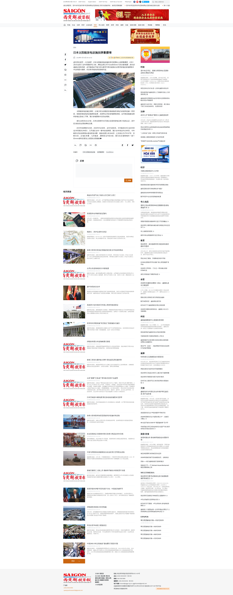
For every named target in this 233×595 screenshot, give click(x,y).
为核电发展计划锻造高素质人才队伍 (152, 336)
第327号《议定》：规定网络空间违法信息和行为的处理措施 (155, 347)
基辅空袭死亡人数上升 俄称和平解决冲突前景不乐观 (106, 470)
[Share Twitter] (65, 65)
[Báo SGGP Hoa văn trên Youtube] (137, 2)
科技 (117, 25)
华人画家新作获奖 (147, 231)
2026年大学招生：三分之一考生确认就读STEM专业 (154, 269)
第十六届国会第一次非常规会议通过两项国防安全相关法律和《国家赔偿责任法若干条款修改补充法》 (148, 5)
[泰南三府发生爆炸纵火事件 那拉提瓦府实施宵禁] (74, 366)
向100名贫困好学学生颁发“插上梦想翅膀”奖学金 (155, 263)
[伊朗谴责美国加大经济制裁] (74, 513)
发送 (129, 180)
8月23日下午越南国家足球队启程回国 (153, 305)
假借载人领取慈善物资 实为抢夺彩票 (152, 137)
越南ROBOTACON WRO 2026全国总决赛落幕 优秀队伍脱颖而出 (154, 341)
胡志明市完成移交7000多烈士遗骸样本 (153, 495)
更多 (73, 561)
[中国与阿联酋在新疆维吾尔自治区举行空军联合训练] (74, 458)
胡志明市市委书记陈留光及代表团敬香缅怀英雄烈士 (154, 477)
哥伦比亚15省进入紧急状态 (97, 525)
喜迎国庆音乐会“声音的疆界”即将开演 (153, 413)
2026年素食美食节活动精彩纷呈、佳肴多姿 (155, 457)
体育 (112, 25)
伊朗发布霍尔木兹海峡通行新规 (98, 341)
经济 (83, 25)
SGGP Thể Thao (103, 1)
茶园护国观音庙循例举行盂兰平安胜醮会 (154, 221)
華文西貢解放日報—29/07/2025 (151, 530)
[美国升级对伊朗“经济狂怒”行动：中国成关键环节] (74, 495)
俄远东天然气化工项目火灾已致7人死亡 (101, 195)
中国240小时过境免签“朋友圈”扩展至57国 (102, 544)
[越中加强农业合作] (74, 293)
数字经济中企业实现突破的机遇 (151, 196)
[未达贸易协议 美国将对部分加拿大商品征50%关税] (74, 440)
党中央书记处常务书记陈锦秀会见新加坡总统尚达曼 (94, 5)
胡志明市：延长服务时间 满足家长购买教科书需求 (155, 245)
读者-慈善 (133, 25)
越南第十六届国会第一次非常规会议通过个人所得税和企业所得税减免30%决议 (155, 510)
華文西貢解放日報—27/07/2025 (151, 538)
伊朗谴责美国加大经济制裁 (97, 507)
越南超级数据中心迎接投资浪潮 (152, 320)
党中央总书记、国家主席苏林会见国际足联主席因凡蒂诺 (154, 72)
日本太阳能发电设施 (89, 152)
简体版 (150, 25)
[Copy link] (65, 80)
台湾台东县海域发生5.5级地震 (98, 268)
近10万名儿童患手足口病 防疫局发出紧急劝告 (154, 382)
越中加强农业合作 (93, 287)
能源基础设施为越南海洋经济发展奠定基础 (154, 185)
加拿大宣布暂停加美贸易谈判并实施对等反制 (103, 415)
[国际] (65, 90)
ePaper (144, 517)
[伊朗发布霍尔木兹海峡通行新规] (74, 347)
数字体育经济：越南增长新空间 (151, 301)
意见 (164, 25)
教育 (107, 25)
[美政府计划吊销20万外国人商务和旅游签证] (74, 311)
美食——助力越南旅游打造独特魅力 (152, 461)
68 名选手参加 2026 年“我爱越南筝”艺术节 (154, 423)
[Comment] (65, 85)
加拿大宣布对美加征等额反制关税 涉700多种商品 (105, 250)
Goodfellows (109, 152)
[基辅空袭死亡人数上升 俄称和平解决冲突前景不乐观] (74, 476)
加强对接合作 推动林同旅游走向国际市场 (155, 439)
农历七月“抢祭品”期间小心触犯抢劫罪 (154, 115)
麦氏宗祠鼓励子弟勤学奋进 (149, 274)
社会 (73, 25)
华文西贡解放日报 (77, 14)
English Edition (92, 1)
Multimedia (147, 473)
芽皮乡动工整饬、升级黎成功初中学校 (153, 258)
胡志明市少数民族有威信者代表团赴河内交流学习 (155, 226)
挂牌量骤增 (100, 152)
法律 (78, 25)
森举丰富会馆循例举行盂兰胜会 (151, 235)
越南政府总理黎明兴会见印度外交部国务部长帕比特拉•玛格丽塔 (155, 99)
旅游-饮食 (141, 25)
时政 (68, 25)
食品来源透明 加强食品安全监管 (151, 453)
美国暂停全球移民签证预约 (97, 213)
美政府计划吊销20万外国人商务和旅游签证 (102, 305)
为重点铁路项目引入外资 (150, 171)
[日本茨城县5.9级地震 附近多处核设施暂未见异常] (74, 403)
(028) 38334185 (68, 588)
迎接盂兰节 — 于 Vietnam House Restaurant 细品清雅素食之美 (155, 466)
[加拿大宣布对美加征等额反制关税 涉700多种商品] (74, 256)
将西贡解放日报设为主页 (163, 588)
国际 (95, 25)
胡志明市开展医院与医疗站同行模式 (152, 377)
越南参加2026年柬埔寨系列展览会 (152, 193)
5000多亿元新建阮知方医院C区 (152, 357)
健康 (122, 25)
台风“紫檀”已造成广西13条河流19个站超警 (102, 378)
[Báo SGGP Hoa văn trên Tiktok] (140, 2)
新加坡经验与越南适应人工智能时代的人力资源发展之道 (155, 93)
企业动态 (89, 25)
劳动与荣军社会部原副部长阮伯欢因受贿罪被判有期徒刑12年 (155, 128)
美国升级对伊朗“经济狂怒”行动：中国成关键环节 (105, 489)
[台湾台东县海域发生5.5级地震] (74, 274)
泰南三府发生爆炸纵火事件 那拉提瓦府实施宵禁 (104, 360)
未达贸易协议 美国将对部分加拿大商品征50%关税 (105, 434)
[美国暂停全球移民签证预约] (74, 219)
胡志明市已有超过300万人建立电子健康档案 (155, 373)
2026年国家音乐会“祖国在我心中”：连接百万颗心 (155, 418)
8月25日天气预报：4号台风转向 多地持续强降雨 (155, 504)
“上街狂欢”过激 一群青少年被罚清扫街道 (154, 133)
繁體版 (157, 25)
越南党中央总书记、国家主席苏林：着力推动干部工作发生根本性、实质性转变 (155, 105)
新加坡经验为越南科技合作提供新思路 (153, 332)
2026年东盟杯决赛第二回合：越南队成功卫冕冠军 (155, 284)
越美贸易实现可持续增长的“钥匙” (151, 189)
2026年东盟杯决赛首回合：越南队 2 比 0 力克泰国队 (154, 310)
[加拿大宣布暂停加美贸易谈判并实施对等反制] (74, 421)
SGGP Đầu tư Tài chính (116, 1)
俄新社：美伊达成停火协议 (97, 232)
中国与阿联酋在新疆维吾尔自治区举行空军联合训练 (106, 452)
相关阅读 (67, 192)
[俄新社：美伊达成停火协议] (74, 238)
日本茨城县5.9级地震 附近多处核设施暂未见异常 (104, 397)
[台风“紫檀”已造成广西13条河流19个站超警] (74, 384)
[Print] (65, 75)
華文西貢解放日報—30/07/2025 (151, 526)
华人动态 (101, 25)
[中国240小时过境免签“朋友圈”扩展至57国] (74, 550)
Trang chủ (64, 25)
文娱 (126, 25)
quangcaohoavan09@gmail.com (73, 590)
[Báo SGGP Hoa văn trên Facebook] (134, 2)
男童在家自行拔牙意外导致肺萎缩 (151, 369)
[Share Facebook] (65, 59)
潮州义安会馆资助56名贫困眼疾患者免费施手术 (155, 206)
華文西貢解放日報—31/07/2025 (152, 520)
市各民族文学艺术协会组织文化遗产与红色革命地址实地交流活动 (155, 428)
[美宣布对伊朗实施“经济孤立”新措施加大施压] (74, 329)
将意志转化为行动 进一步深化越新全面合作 (155, 88)
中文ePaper (128, 1)
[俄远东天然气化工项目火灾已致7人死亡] (74, 201)
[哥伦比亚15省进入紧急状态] (74, 531)
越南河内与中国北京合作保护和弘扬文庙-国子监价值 (154, 393)
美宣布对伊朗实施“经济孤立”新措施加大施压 (103, 323)
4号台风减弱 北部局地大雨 (149, 499)
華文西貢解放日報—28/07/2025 (151, 534)
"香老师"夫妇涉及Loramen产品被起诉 (153, 141)
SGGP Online (81, 1)
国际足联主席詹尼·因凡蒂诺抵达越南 (152, 297)
